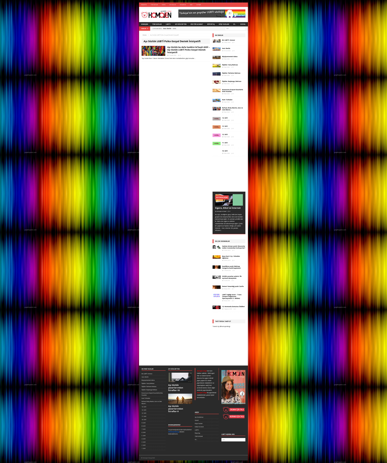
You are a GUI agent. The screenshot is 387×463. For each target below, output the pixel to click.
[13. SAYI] (217, 127)
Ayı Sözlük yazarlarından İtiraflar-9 (175, 409)
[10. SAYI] (217, 152)
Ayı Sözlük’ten (180, 24)
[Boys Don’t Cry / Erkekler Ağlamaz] (217, 257)
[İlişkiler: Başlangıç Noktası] (217, 83)
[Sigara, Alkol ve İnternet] (229, 204)
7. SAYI (144, 429)
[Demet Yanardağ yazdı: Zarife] (217, 288)
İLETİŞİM (198, 4)
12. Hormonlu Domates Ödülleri (233, 306)
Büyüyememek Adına (229, 56)
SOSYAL (243, 24)
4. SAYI (144, 439)
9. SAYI (144, 423)
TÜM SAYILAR (154, 4)
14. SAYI (225, 118)
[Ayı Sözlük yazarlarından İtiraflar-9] (180, 403)
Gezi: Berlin (226, 48)
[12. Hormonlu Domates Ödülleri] (217, 308)
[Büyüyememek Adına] (217, 58)
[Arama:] (235, 28)
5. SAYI (144, 435)
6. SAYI (144, 432)
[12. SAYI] (217, 136)
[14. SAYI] (217, 119)
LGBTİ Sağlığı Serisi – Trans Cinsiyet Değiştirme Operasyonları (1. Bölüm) (231, 296)
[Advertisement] (228, 176)
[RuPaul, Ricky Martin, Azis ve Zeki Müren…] (217, 109)
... (221, 230)
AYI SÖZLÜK (173, 4)
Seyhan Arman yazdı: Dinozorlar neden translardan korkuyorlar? (233, 247)
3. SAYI (144, 442)
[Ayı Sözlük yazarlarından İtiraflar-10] (180, 382)
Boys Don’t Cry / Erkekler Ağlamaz (231, 257)
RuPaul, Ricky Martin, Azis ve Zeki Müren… (232, 109)
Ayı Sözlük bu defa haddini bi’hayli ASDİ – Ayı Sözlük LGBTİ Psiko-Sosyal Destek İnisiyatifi (188, 50)
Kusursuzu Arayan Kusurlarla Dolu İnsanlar (232, 90)
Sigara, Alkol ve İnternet (228, 208)
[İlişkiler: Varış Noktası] (217, 66)
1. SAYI (144, 448)
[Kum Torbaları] (217, 101)
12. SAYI (225, 134)
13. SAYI (225, 126)
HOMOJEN (144, 24)
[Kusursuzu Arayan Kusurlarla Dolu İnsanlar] (217, 91)
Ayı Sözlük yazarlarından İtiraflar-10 (175, 388)
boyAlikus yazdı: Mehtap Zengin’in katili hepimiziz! (231, 267)
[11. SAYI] (217, 144)
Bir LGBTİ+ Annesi (228, 40)
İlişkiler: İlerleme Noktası (231, 73)
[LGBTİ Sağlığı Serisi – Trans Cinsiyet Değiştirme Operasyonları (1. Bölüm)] (217, 296)
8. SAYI (144, 426)
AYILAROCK (183, 4)
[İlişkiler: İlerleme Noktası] (217, 74)
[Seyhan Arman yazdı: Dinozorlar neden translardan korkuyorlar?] (217, 247)
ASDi (191, 4)
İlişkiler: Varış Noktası (230, 65)
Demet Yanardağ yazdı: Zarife (233, 286)
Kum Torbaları (227, 100)
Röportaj (211, 24)
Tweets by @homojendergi (221, 326)
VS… (234, 24)
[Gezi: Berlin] (217, 50)
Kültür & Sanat (197, 24)
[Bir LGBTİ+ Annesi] (217, 41)
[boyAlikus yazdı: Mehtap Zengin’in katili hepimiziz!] (217, 268)
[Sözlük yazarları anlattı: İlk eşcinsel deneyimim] (217, 278)
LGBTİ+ (168, 24)
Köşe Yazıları (224, 24)
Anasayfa (144, 4)
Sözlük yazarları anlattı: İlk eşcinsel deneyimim (232, 277)
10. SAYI (225, 151)
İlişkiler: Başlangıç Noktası (231, 81)
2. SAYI (144, 445)
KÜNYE (163, 4)
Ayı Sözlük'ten (199, 417)
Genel (197, 420)
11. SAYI (225, 143)
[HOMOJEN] (156, 14)
